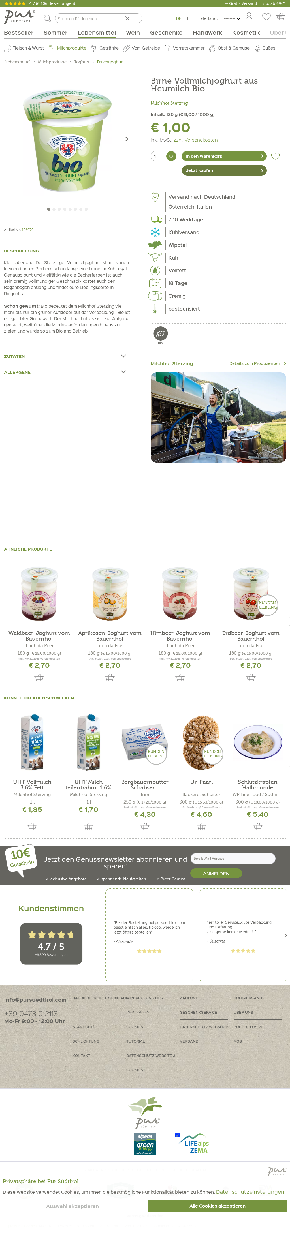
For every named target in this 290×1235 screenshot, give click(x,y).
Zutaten (14, 356)
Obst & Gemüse (234, 48)
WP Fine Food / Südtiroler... (258, 794)
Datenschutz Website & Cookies (151, 1062)
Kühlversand (248, 997)
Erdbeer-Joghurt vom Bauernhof (251, 636)
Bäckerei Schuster (201, 794)
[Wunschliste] (266, 17)
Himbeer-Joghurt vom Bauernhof (180, 636)
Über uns (243, 1012)
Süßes (269, 48)
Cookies (134, 1026)
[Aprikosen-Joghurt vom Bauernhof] (109, 593)
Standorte (83, 1026)
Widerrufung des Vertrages (144, 1004)
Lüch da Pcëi (39, 645)
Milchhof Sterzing (169, 103)
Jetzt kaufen (199, 170)
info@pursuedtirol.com (35, 999)
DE (179, 18)
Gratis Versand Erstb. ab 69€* (257, 3)
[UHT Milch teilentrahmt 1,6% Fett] (88, 742)
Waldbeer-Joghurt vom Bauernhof (39, 636)
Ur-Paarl (201, 782)
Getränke (109, 48)
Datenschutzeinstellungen (250, 1191)
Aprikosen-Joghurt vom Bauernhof (110, 636)
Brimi (144, 794)
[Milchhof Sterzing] (218, 417)
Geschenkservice (198, 1012)
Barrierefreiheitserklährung (99, 997)
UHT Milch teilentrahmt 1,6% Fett (88, 785)
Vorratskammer (189, 48)
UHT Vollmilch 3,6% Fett (32, 785)
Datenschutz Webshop (204, 1026)
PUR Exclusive (248, 1026)
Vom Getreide (146, 48)
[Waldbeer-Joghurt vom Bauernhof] (39, 593)
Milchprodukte (71, 48)
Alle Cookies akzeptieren (217, 1206)
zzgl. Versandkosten (196, 139)
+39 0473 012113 (31, 1013)
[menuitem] (248, 17)
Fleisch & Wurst (28, 48)
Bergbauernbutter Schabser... (145, 785)
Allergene (17, 372)
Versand (189, 1041)
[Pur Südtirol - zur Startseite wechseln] (19, 17)
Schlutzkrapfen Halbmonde (258, 785)
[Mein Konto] (249, 17)
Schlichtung (85, 1041)
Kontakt (81, 1055)
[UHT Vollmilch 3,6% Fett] (32, 742)
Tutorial (135, 1041)
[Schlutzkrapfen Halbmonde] (258, 742)
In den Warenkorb (204, 156)
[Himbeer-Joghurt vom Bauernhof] (180, 593)
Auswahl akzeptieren (72, 1206)
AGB (238, 1041)
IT (187, 18)
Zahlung (189, 997)
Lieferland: (207, 18)
